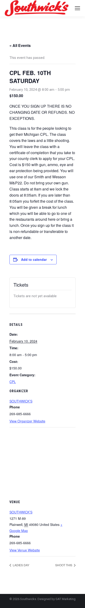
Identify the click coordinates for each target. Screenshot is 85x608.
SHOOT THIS (64, 565)
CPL (12, 381)
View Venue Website (24, 550)
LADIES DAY (20, 565)
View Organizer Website (27, 421)
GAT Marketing (65, 599)
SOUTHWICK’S (20, 401)
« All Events (20, 45)
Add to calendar (34, 259)
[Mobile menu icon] (77, 8)
